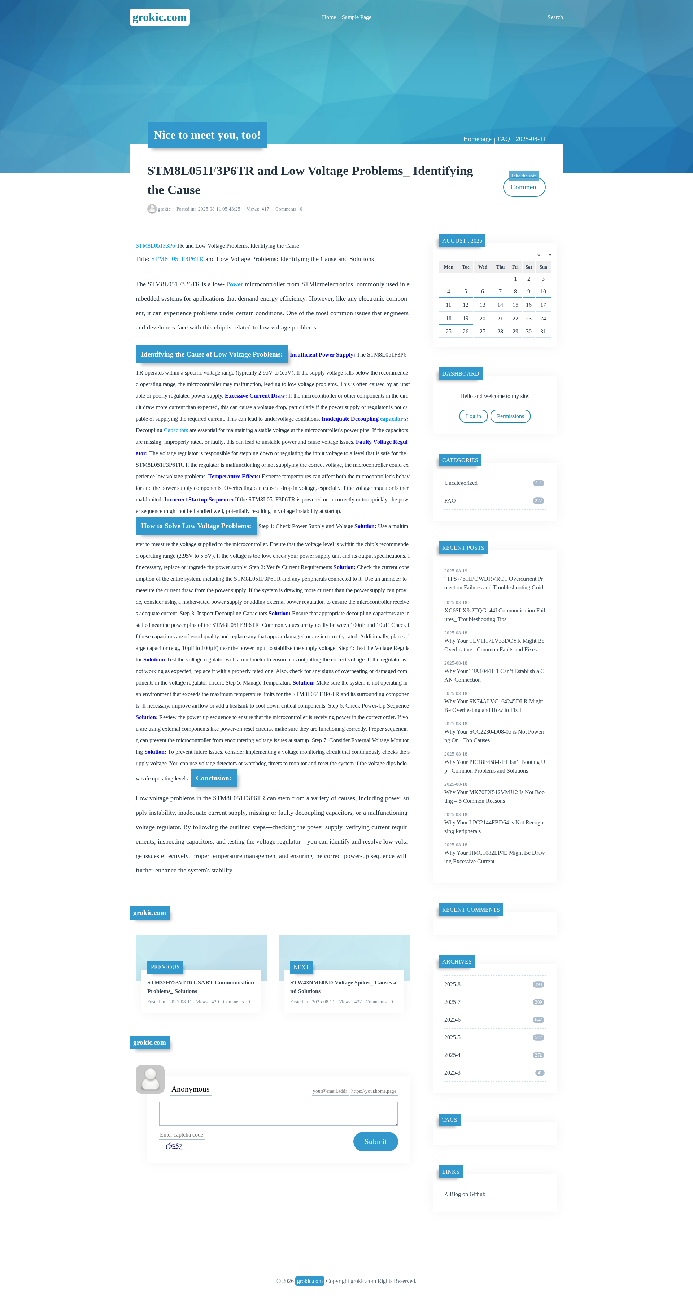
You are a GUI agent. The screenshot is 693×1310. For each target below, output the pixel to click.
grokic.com (159, 16)
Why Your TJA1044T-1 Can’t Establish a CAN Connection (494, 671)
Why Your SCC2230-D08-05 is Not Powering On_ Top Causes (494, 732)
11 (448, 305)
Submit (376, 1141)
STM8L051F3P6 (156, 246)
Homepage (477, 138)
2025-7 (493, 1002)
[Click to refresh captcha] (175, 1146)
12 (465, 305)
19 (465, 318)
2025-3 (493, 1073)
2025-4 (493, 1055)
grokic (164, 209)
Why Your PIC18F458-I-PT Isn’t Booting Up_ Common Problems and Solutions (494, 762)
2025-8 (493, 984)
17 (543, 305)
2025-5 (493, 1037)
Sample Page (356, 17)
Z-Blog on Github (464, 1194)
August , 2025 (462, 241)
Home (329, 17)
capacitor (392, 419)
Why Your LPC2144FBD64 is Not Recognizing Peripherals (494, 823)
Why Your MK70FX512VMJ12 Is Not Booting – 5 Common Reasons (494, 793)
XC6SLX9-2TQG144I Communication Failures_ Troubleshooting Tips (494, 611)
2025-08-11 (531, 138)
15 (515, 305)
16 (529, 305)
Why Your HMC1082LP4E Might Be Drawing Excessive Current (494, 853)
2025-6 (493, 1020)
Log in (473, 416)
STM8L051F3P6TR (178, 258)
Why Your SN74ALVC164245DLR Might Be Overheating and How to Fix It (493, 702)
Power (235, 284)
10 (543, 291)
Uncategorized (493, 483)
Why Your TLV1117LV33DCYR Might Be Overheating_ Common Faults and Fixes (494, 641)
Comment (524, 184)
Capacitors (176, 430)
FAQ (503, 138)
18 (449, 318)
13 (482, 305)
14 (500, 305)
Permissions (510, 416)
